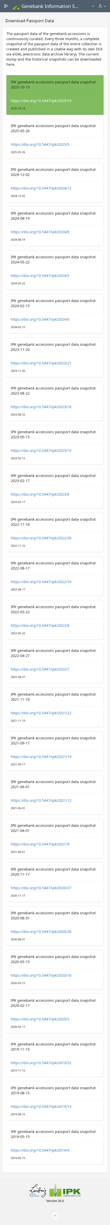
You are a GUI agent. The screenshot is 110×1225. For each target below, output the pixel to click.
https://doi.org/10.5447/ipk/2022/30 (41, 538)
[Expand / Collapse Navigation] (6, 6)
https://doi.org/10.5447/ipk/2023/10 (41, 450)
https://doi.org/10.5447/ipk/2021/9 (40, 844)
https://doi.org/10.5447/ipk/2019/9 (40, 1150)
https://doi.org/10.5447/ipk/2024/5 (40, 275)
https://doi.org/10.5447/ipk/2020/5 (40, 1019)
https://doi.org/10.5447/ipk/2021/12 (41, 800)
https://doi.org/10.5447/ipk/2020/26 (41, 931)
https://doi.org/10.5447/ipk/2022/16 (41, 581)
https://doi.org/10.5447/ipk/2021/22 (41, 712)
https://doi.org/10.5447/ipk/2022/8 (40, 625)
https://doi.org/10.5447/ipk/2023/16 (41, 406)
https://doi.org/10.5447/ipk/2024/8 (40, 231)
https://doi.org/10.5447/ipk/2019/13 (41, 1106)
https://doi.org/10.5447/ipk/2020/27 (41, 887)
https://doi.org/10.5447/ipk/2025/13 (41, 100)
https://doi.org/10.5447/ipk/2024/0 (40, 319)
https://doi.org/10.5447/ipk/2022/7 (40, 669)
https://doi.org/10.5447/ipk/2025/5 (40, 144)
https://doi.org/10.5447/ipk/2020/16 (41, 975)
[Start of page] (55, 1216)
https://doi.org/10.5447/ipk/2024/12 (41, 188)
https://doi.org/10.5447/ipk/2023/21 (41, 363)
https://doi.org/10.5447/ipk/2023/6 (40, 494)
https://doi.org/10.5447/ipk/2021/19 (41, 756)
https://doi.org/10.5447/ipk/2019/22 (41, 1062)
